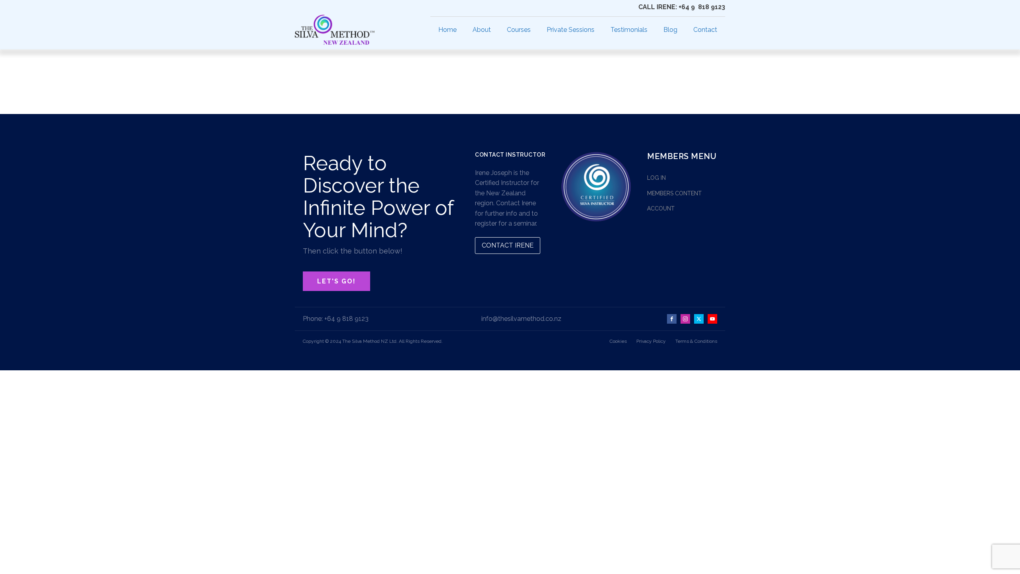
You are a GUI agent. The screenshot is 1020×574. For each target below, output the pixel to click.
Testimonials (628, 29)
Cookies (618, 341)
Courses (519, 29)
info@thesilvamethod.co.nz (521, 318)
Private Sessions (570, 29)
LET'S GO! (336, 281)
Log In (656, 178)
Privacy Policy (651, 341)
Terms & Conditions (696, 341)
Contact (705, 29)
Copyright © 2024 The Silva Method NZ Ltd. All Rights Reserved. (373, 341)
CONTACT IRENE (508, 245)
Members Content (674, 193)
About (482, 29)
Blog (670, 29)
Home (447, 29)
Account (661, 208)
